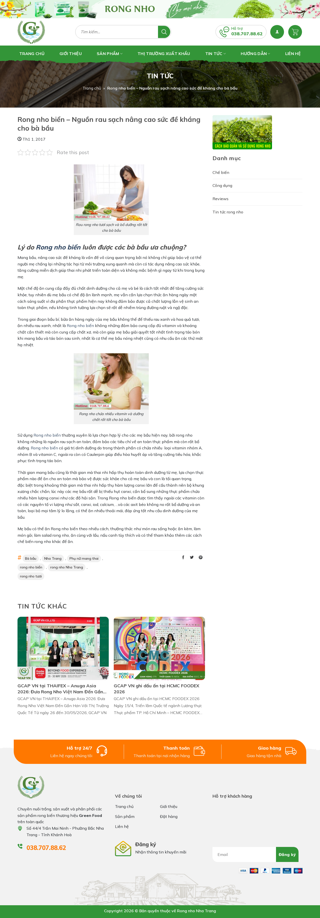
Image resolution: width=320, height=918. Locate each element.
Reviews (220, 198)
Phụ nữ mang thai (84, 558)
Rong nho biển (58, 247)
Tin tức (213, 53)
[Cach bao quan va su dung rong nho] (242, 131)
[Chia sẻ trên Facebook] (183, 557)
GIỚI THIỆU (71, 53)
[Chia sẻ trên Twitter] (192, 557)
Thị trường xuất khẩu (164, 53)
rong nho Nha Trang (66, 567)
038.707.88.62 (246, 34)
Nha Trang (53, 558)
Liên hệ (293, 53)
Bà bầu (30, 558)
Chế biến (220, 172)
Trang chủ (91, 88)
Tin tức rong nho (227, 211)
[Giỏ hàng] (295, 32)
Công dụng (222, 185)
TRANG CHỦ (31, 53)
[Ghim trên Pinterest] (200, 557)
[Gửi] (164, 32)
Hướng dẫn (254, 53)
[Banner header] (160, 9)
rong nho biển (31, 567)
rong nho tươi (31, 576)
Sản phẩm (108, 53)
